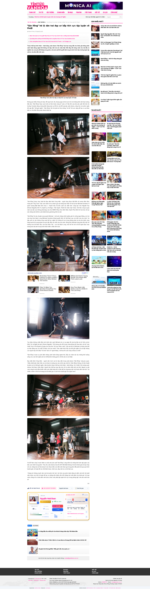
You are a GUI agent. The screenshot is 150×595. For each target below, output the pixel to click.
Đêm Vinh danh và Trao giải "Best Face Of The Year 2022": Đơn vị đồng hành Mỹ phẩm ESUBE (54, 36)
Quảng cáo (36, 580)
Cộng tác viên (43, 580)
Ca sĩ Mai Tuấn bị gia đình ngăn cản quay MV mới (111, 100)
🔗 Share (57, 509)
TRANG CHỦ (32, 12)
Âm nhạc (70, 12)
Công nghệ (114, 12)
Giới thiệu (30, 580)
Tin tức (41, 12)
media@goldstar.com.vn (71, 558)
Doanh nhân (60, 12)
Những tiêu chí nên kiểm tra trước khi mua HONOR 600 (111, 84)
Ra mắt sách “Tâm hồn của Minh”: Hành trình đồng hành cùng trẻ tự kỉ (111, 92)
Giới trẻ (97, 12)
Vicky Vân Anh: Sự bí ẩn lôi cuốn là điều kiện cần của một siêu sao (111, 26)
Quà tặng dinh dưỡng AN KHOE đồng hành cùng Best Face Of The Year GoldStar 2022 (52, 38)
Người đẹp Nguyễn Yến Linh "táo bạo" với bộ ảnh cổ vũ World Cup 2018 (110, 35)
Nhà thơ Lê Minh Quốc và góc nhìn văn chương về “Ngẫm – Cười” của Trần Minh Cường (111, 68)
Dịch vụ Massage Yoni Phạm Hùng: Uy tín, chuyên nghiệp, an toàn (111, 43)
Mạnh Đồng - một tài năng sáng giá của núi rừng (111, 59)
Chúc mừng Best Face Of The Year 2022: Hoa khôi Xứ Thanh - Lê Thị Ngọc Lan (50, 41)
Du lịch (105, 12)
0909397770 (104, 582)
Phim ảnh (79, 12)
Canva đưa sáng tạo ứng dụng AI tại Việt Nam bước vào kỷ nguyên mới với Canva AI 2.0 (111, 52)
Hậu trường (50, 12)
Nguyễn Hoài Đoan (48, 498)
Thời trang (88, 12)
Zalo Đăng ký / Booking (49, 488)
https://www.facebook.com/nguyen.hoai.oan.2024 (76, 513)
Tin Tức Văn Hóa (37, 578)
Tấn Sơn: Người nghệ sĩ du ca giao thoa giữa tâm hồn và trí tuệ (111, 76)
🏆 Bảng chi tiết (70, 494)
